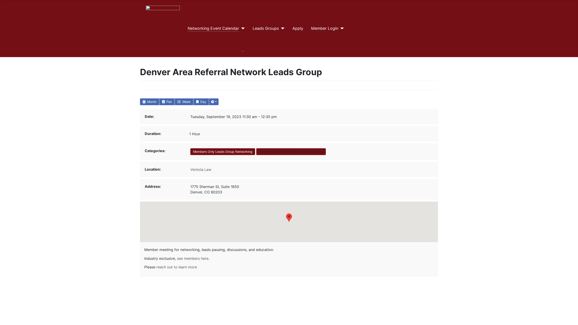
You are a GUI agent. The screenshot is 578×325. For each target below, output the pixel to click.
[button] (214, 101)
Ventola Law (200, 169)
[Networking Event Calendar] (242, 28)
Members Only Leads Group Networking (222, 151)
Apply (297, 28)
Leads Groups (266, 28)
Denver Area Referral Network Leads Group (291, 151)
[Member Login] (341, 28)
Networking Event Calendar (213, 28)
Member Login (324, 28)
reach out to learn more (176, 267)
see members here (192, 258)
